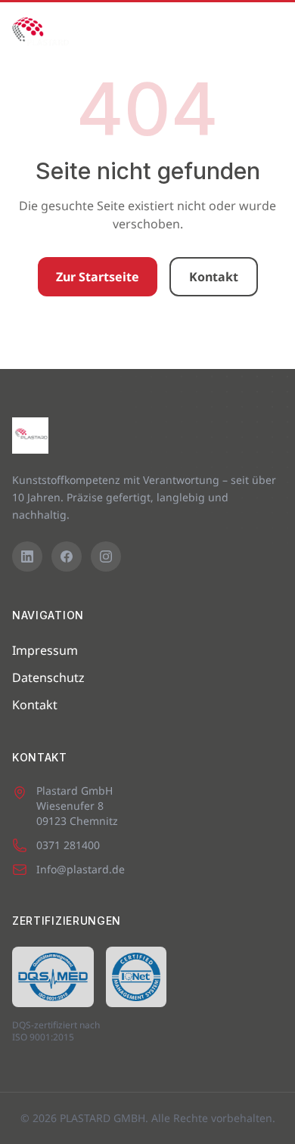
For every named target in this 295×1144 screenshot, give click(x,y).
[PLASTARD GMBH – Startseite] (40, 32)
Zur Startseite (97, 276)
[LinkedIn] (27, 556)
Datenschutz (48, 677)
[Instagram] (106, 556)
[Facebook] (66, 556)
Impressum (45, 650)
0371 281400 (68, 845)
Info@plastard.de (80, 869)
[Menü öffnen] (266, 32)
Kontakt (213, 276)
